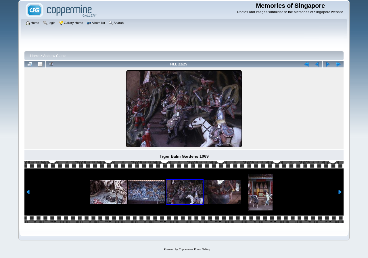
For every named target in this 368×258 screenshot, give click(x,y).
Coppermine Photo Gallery (194, 249)
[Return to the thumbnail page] (29, 64)
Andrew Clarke (54, 56)
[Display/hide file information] (40, 64)
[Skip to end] (338, 64)
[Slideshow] (51, 64)
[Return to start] (306, 64)
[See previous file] (317, 64)
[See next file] (328, 64)
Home (35, 56)
